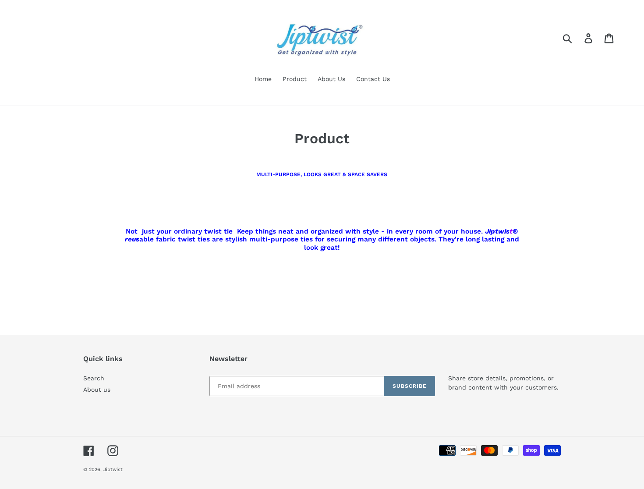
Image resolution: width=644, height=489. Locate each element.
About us (96, 389)
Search (93, 378)
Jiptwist (113, 469)
